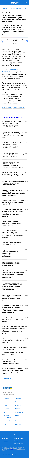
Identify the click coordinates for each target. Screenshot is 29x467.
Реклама (16, 435)
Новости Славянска (19, 107)
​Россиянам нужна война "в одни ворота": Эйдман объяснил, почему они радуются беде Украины (11, 145)
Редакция (5, 438)
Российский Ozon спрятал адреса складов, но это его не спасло (12, 319)
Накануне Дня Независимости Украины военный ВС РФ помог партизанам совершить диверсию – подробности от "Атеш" (13, 330)
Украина (8, 11)
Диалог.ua (12, 449)
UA (26, 3)
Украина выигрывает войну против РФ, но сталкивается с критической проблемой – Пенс (12, 297)
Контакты (5, 442)
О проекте (5, 435)
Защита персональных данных (18, 443)
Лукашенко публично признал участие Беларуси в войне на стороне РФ (13, 202)
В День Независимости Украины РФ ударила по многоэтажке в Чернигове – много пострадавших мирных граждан (12, 234)
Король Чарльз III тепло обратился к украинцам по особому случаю (11, 223)
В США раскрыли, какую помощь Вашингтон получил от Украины (13, 340)
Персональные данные (19, 439)
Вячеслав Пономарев (7, 110)
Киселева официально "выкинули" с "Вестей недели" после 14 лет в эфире (13, 154)
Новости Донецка (7, 107)
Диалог (3, 11)
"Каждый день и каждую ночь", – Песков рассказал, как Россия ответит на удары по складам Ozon (13, 134)
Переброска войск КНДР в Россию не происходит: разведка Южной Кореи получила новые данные (11, 124)
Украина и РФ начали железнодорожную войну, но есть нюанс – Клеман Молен (12, 174)
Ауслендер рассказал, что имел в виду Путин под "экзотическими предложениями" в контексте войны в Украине (13, 351)
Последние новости (12, 117)
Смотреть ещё (8, 379)
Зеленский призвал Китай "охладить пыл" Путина (11, 243)
